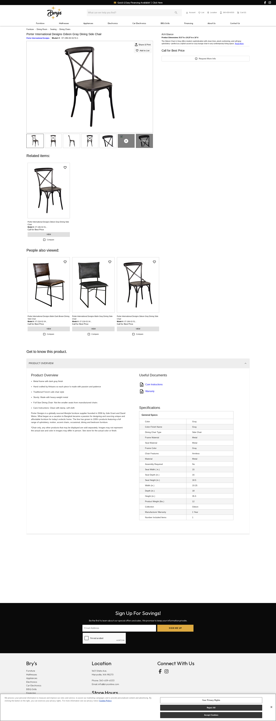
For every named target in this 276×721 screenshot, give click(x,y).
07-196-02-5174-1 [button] (70, 38)
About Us (211, 23)
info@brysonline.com (108, 684)
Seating (53, 29)
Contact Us (235, 23)
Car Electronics (139, 23)
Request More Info (207, 58)
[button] (187, 12)
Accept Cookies (211, 715)
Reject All (211, 708)
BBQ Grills (165, 23)
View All (144, 141)
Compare (50, 240)
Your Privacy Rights (211, 700)
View (49, 234)
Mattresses (64, 23)
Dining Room (42, 29)
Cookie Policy (105, 701)
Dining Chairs (64, 29)
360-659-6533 (106, 680)
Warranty (149, 391)
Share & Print (145, 44)
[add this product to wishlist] (65, 167)
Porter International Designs (37, 38)
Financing (188, 23)
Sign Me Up (175, 628)
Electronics (113, 23)
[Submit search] (176, 12)
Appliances (88, 23)
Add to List (144, 50)
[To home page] (54, 13)
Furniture (40, 23)
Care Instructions (154, 384)
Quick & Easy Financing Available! (140, 2)
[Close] (271, 707)
